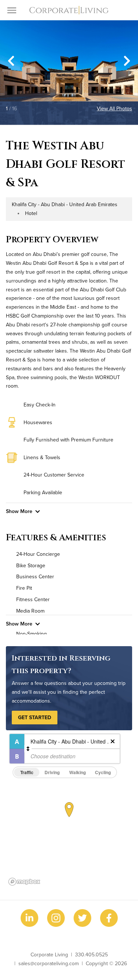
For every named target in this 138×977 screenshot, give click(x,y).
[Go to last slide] (11, 61)
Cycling (103, 772)
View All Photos (114, 108)
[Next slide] (127, 61)
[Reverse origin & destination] (28, 748)
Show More (19, 511)
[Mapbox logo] (24, 881)
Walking (77, 772)
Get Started (34, 717)
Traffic (26, 772)
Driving (52, 772)
